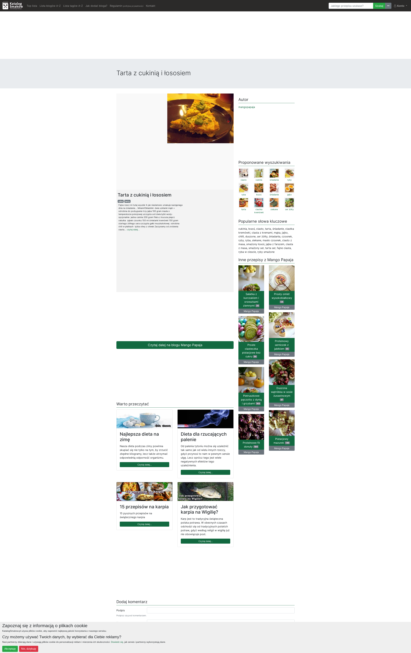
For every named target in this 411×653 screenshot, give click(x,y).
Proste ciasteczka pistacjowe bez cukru (251, 350)
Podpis (120, 610)
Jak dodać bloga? (96, 5)
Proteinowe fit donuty (251, 444)
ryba (120, 201)
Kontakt (150, 5)
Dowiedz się (117, 642)
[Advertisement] (205, 36)
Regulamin (126, 5)
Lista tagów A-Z (73, 5)
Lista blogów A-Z (50, 5)
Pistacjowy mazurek (281, 440)
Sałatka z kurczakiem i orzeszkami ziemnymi (251, 299)
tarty (127, 201)
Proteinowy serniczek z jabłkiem (281, 344)
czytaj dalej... (133, 229)
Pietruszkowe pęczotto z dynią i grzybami (251, 399)
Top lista (32, 5)
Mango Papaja (251, 311)
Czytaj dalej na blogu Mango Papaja (175, 345)
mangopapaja (246, 107)
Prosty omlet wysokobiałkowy (282, 297)
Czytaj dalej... (144, 464)
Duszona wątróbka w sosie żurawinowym (282, 393)
